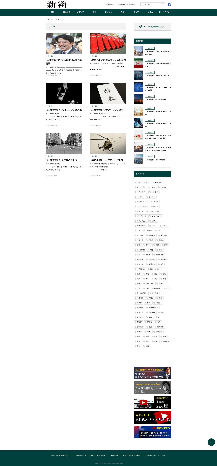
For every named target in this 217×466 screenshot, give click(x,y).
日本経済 (66, 12)
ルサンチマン (141, 226)
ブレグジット (141, 216)
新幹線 (161, 283)
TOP (53, 12)
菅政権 (139, 322)
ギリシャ (152, 197)
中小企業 (149, 230)
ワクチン (165, 226)
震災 (138, 346)
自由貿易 (140, 317)
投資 (138, 279)
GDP (138, 182)
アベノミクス (150, 187)
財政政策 (159, 332)
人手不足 (152, 235)
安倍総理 (152, 259)
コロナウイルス (142, 206)
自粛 (150, 317)
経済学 (158, 303)
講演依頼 (121, 5)
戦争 (155, 274)
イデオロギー (141, 192)
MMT (147, 182)
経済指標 (140, 308)
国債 (166, 245)
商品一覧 (132, 5)
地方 (160, 250)
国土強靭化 (141, 250)
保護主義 (163, 235)
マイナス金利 (141, 221)
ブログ (164, 455)
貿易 (147, 336)
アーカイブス (164, 12)
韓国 (147, 346)
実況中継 (140, 264)
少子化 (162, 264)
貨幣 (138, 336)
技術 (164, 274)
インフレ (140, 197)
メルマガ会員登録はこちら (154, 27)
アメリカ (108, 12)
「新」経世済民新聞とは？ (60, 455)
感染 (138, 274)
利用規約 (114, 455)
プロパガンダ (156, 216)
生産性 (139, 303)
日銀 (147, 288)
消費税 (151, 298)
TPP (138, 187)
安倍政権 (140, 259)
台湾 (157, 245)
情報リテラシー (155, 269)
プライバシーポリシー (97, 455)
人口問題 (140, 235)
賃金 (155, 336)
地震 (138, 255)
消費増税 (140, 298)
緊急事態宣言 (153, 308)
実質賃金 (152, 264)
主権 (158, 230)
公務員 (151, 240)
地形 (151, 250)
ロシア (154, 226)
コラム (150, 12)
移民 (148, 303)
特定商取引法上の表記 (131, 455)
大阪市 (148, 255)
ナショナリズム (154, 211)
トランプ (140, 211)
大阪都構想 (160, 255)
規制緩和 (140, 327)
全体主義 (140, 240)
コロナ (155, 202)
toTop (211, 442)
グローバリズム (142, 202)
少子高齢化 (141, 269)
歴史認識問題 (141, 293)
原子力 (148, 245)
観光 (150, 327)
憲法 (147, 274)
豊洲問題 (160, 327)
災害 (160, 298)
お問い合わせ (151, 455)
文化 (138, 283)
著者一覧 (110, 5)
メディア (80, 12)
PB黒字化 (158, 182)
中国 (138, 230)
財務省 (139, 332)
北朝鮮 (161, 240)
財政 (148, 332)
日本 (138, 288)
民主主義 (155, 293)
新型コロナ (149, 283)
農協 (164, 336)
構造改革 (157, 288)
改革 (147, 279)
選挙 (147, 341)
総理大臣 (152, 312)
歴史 (167, 288)
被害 (158, 322)
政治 (94, 12)
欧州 (122, 12)
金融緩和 (166, 341)
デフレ (155, 206)
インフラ (155, 192)
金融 (155, 341)
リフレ (154, 221)
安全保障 (163, 259)
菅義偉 (149, 322)
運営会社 (79, 455)
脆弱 (162, 312)
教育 (164, 279)
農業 (138, 341)
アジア (136, 12)
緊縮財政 (140, 312)
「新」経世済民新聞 (56, 4)
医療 (138, 245)
